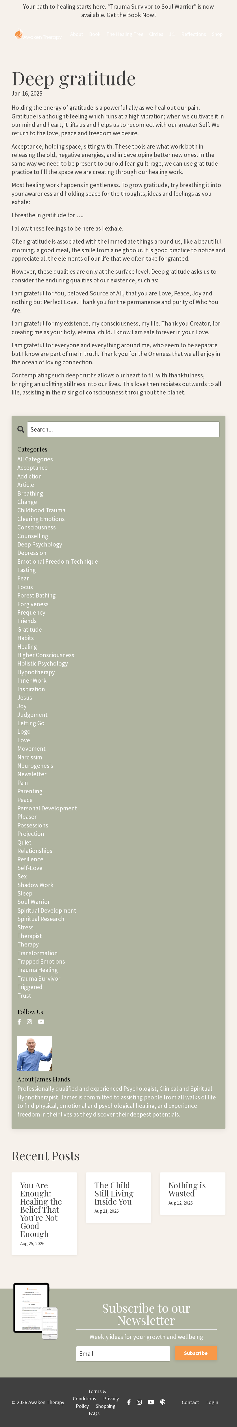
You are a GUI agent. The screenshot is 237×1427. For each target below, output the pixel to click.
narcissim (29, 757)
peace (25, 800)
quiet (24, 842)
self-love (29, 868)
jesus (24, 697)
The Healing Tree (124, 34)
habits (25, 638)
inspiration (31, 689)
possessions (32, 825)
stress (25, 927)
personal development (47, 808)
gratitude (29, 629)
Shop (217, 34)
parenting (29, 791)
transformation (37, 953)
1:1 (172, 34)
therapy (28, 944)
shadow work (35, 885)
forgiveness (33, 604)
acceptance (32, 468)
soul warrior (33, 902)
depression (32, 553)
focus (25, 587)
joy (22, 706)
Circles (156, 34)
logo (24, 731)
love (23, 740)
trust (24, 996)
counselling (32, 536)
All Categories (35, 459)
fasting (26, 570)
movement (31, 748)
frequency (31, 612)
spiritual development (46, 910)
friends (27, 621)
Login (212, 1402)
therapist (29, 936)
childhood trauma (41, 510)
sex (22, 876)
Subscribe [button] (196, 1353)
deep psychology (39, 544)
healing (27, 647)
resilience (30, 859)
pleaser (27, 817)
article (25, 485)
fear (23, 578)
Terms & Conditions (90, 1395)
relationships (34, 851)
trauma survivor (38, 978)
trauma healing (37, 970)
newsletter (32, 774)
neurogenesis (35, 766)
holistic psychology (42, 663)
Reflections (193, 34)
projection (30, 834)
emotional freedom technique (57, 561)
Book (95, 34)
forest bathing (36, 595)
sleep (24, 893)
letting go (31, 723)
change (27, 502)
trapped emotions (41, 961)
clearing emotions (41, 519)
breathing (30, 493)
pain (22, 783)
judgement (32, 715)
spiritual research (40, 919)
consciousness (36, 527)
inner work (32, 680)
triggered (29, 987)
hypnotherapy (36, 672)
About (76, 34)
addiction (29, 476)
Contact (190, 1402)
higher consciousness (45, 655)
